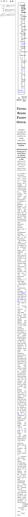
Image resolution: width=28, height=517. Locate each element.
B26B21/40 (21, 55)
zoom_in (7, 1)
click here (22, 70)
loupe (4, 1)
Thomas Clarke (23, 44)
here (22, 88)
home (10, 1)
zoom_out (1, 1)
